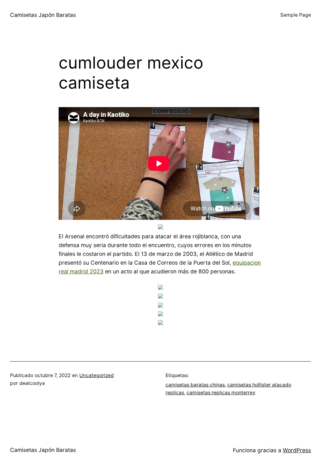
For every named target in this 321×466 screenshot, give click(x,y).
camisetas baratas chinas (195, 385)
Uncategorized (96, 375)
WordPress (297, 450)
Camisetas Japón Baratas (43, 15)
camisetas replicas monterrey (221, 393)
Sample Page (295, 15)
